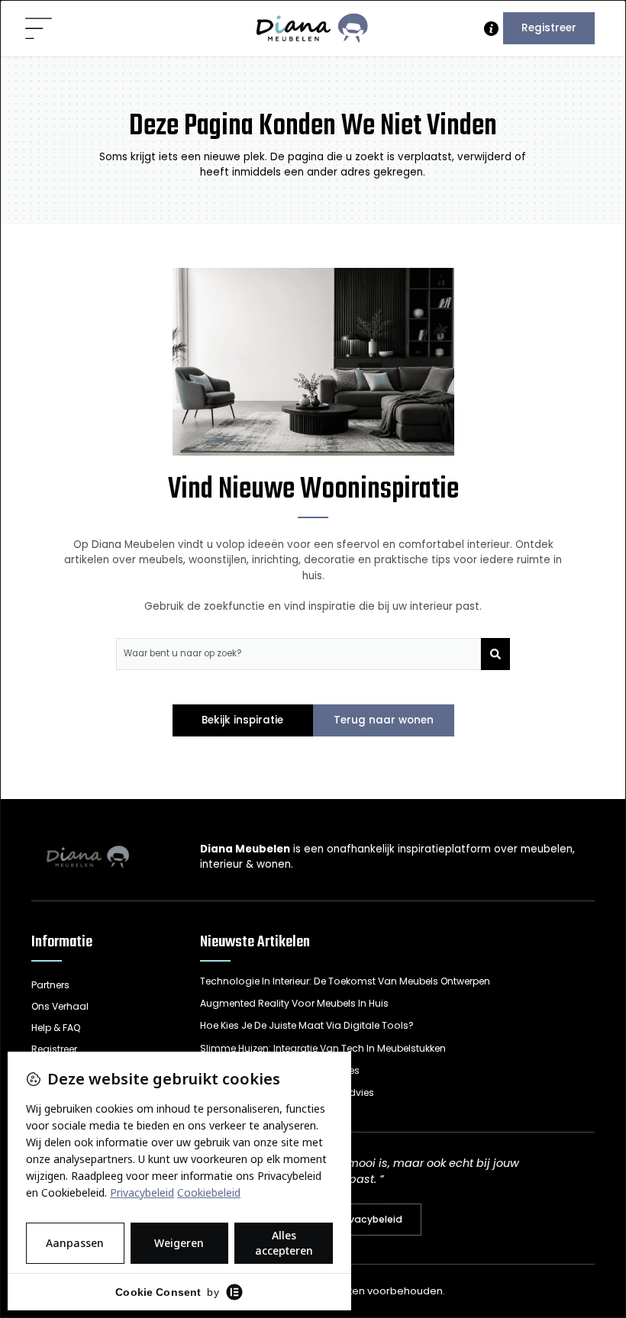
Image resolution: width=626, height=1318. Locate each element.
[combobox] (299, 654)
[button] (39, 30)
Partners (50, 984)
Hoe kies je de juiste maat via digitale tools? (307, 1025)
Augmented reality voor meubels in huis (294, 1003)
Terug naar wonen (384, 720)
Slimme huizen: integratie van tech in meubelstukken (323, 1048)
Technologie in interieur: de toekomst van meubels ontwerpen (345, 981)
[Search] (495, 654)
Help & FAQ (56, 1027)
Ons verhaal (60, 1006)
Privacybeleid (369, 1219)
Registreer (548, 28)
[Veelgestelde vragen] (491, 28)
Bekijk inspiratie (242, 720)
